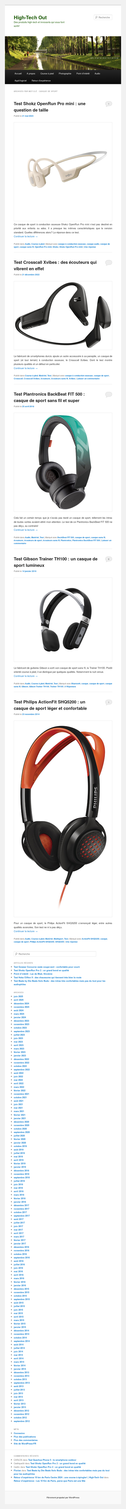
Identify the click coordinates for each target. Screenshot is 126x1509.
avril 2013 (18, 1400)
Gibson (24, 686)
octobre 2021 (20, 1097)
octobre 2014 (20, 1337)
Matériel (42, 375)
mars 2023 (19, 1048)
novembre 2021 (21, 1093)
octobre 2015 (20, 1295)
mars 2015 (19, 1320)
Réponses (70, 686)
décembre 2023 (21, 1020)
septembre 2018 (22, 1177)
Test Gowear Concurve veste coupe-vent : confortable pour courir (47, 966)
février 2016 (19, 1281)
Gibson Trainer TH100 (39, 686)
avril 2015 (18, 1316)
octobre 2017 (20, 1212)
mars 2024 (19, 1013)
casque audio (93, 243)
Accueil (18, 73)
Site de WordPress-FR (25, 1443)
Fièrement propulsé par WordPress (63, 1497)
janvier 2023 (20, 1055)
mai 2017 (18, 1229)
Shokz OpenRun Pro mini (71, 246)
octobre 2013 (20, 1379)
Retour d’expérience (41, 80)
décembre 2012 (21, 1410)
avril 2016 (18, 1274)
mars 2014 (19, 1361)
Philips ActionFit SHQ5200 (42, 941)
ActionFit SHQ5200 (90, 938)
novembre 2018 (21, 1173)
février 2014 (19, 1365)
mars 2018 (19, 1194)
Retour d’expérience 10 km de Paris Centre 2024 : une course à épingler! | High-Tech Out (58, 1477)
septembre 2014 (22, 1341)
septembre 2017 (22, 1215)
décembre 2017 (21, 1205)
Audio (97, 73)
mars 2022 (19, 1086)
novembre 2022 (21, 1062)
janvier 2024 (20, 1017)
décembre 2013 (21, 1372)
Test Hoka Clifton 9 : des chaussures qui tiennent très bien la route (47, 977)
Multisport (58, 938)
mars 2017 (19, 1236)
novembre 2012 (21, 1414)
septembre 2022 (22, 1069)
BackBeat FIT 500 (65, 537)
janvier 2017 (20, 1243)
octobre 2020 (20, 1128)
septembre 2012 (22, 1421)
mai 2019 (18, 1156)
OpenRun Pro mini (43, 246)
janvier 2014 (20, 1368)
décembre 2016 (21, 1246)
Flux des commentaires (26, 1440)
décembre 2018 (21, 1170)
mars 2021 (19, 1111)
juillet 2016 (19, 1264)
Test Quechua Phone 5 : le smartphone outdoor (52, 1459)
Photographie (65, 73)
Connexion (19, 1433)
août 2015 (18, 1302)
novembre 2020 (21, 1125)
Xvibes (72, 378)
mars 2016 (19, 1278)
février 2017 (19, 1240)
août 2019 (18, 1149)
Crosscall (18, 378)
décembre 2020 (21, 1121)
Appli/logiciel (21, 80)
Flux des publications (25, 1436)
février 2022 (19, 1090)
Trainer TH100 (56, 686)
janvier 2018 (20, 1201)
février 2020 (19, 1139)
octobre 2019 (20, 1146)
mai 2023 (18, 1041)
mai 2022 (18, 1079)
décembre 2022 (21, 1059)
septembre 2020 (22, 1132)
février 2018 (19, 1198)
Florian (17, 1470)
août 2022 (18, 1072)
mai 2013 (18, 1396)
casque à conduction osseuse (72, 243)
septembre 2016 (22, 1257)
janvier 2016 (20, 1285)
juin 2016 (18, 1267)
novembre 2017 (21, 1208)
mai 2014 (18, 1354)
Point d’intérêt (83, 73)
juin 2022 (18, 1076)
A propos (31, 73)
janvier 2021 (20, 1118)
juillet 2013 (19, 1389)
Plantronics (66, 540)
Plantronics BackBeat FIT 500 (86, 540)
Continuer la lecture (26, 236)
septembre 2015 (22, 1299)
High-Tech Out (30, 17)
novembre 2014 (21, 1333)
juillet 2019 (19, 1153)
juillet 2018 (19, 1180)
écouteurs (45, 378)
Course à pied (47, 73)
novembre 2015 (21, 1292)
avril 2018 (18, 1191)
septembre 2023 (22, 1031)
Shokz (55, 246)
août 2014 (18, 1344)
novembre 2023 (21, 1024)
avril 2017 (18, 1233)
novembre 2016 (21, 1250)
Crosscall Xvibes (32, 378)
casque (84, 683)
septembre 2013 (22, 1382)
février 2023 (19, 1052)
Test (49, 375)
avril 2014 (18, 1358)
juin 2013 (18, 1393)
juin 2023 (18, 1038)
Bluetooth (75, 683)
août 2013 (18, 1386)
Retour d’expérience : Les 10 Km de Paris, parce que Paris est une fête (49, 1480)
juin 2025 (18, 996)
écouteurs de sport (33, 540)
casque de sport (101, 375)
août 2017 (18, 1219)
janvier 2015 (20, 1327)
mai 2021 (18, 1107)
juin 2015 (18, 1309)
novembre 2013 (21, 1375)
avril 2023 (18, 1045)
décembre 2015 (21, 1288)
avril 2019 (18, 1159)
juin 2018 (18, 1184)
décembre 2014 (21, 1330)
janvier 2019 (20, 1166)
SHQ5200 (59, 941)
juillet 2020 (19, 1135)
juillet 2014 (19, 1347)
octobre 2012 (20, 1417)
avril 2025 (18, 999)
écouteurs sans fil (59, 378)
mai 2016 (18, 1271)
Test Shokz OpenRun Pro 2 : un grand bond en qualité (41, 970)
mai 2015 (18, 1313)
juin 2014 (18, 1351)
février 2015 (19, 1323)
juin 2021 (18, 1104)
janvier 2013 (20, 1407)
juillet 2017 (19, 1222)
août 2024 (18, 1010)
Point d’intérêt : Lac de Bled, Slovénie (33, 973)
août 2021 (18, 1100)
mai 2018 (18, 1187)
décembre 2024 (21, 1003)
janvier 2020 (20, 1142)
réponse (90, 246)
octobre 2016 (20, 1254)
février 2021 (19, 1114)
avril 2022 (18, 1083)
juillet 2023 (19, 1034)
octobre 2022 (20, 1066)
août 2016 (18, 1260)
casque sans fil (27, 246)
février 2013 (19, 1403)
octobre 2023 (20, 1027)
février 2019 (19, 1163)
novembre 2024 (21, 1006)
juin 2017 (18, 1226)
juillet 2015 (19, 1306)
